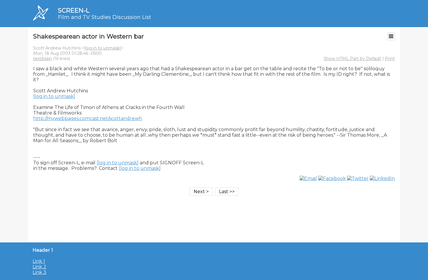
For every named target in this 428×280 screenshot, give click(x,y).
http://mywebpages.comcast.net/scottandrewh (87, 118)
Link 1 (39, 261)
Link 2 (39, 267)
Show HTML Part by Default (352, 58)
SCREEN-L (73, 10)
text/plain (42, 58)
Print (390, 58)
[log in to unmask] (102, 48)
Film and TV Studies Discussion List (104, 17)
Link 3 (39, 272)
